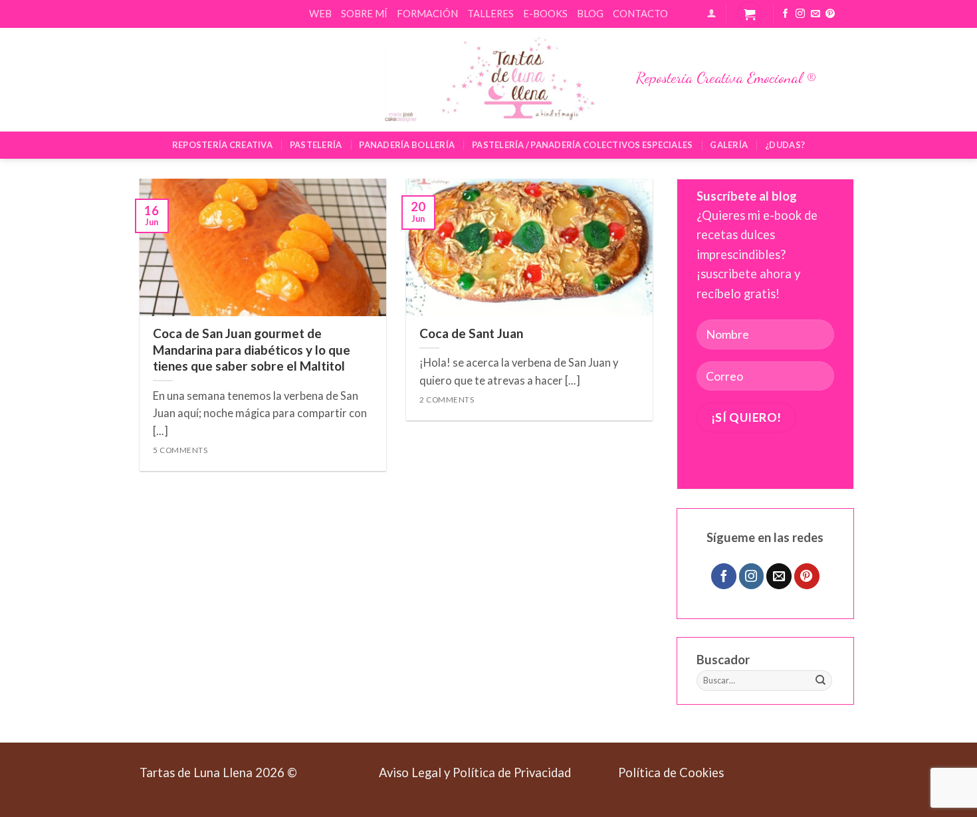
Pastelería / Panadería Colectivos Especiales (582, 144)
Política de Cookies (671, 772)
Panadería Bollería (407, 144)
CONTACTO (640, 13)
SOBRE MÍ (364, 13)
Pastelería (316, 144)
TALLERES (490, 13)
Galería (729, 144)
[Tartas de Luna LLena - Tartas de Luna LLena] (488, 79)
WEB (320, 13)
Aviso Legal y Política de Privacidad (475, 772)
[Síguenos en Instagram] (800, 14)
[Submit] (820, 680)
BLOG (590, 13)
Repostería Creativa (222, 144)
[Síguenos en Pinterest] (830, 14)
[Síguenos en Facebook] (785, 14)
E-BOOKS (545, 13)
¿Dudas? (785, 144)
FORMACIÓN (427, 13)
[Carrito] (749, 13)
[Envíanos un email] (815, 14)
